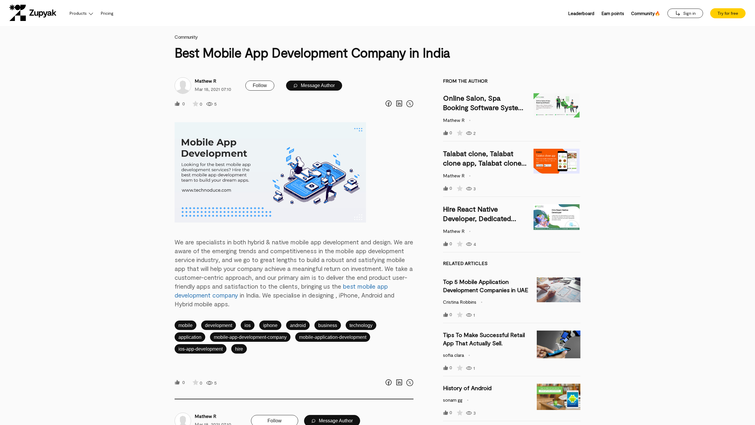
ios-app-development (200, 349)
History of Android (467, 387)
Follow (260, 85)
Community (186, 37)
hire (239, 349)
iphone (270, 325)
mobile (185, 325)
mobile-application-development (332, 337)
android (298, 325)
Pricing (107, 13)
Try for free (728, 13)
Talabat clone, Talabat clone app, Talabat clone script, (482, 162)
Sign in (689, 13)
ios (247, 325)
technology (360, 325)
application (189, 337)
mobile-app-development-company (250, 337)
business (327, 325)
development (218, 325)
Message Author (317, 85)
